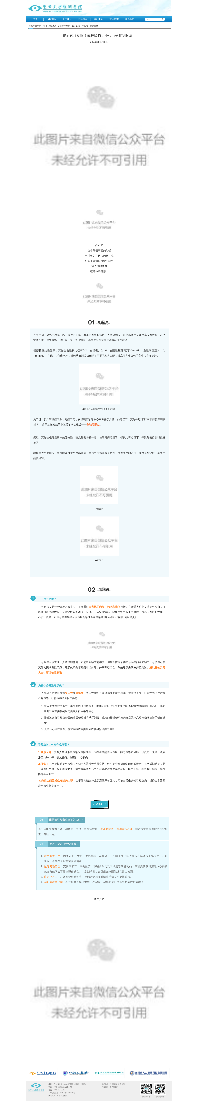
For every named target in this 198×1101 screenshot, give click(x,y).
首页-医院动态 (50, 26)
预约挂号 (105, 1084)
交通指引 (121, 1084)
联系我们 (113, 1084)
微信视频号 (113, 1087)
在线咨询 (105, 1087)
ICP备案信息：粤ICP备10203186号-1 (62, 1093)
